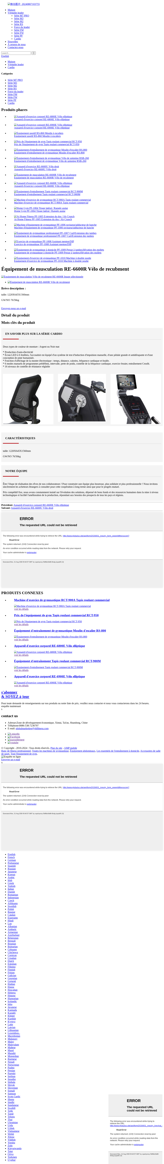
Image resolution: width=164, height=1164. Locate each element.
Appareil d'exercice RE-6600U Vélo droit (35, 169)
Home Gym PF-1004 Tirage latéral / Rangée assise (39, 211)
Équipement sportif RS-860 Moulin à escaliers (37, 136)
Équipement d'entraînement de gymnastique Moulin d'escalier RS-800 (49, 152)
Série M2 (18, 21)
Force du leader (22, 27)
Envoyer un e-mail (10, 759)
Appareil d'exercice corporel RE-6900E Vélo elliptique (42, 127)
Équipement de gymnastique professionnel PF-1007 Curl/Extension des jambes (54, 236)
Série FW (19, 33)
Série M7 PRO (21, 15)
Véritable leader (16, 12)
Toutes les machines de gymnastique (50, 751)
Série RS (18, 24)
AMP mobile (70, 748)
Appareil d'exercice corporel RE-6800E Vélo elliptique (42, 119)
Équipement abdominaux (82, 751)
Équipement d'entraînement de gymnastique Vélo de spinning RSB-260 (50, 161)
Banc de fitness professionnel (16, 751)
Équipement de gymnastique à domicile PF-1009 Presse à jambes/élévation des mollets (57, 252)
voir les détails (21, 609)
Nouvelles (13, 41)
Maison (11, 9)
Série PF (18, 35)
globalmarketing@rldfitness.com (32, 728)
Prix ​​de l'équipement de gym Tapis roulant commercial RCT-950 (46, 144)
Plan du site (56, 748)
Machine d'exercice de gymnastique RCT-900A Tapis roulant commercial (51, 202)
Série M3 (18, 18)
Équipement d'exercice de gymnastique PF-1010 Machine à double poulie (51, 261)
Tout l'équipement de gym (24, 753)
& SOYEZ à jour (15, 694)
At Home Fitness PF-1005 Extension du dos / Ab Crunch (43, 219)
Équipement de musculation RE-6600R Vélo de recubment (44, 177)
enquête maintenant (11, 706)
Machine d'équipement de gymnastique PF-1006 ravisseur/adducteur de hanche (54, 227)
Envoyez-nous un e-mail (13, 308)
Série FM (19, 30)
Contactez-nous (15, 47)
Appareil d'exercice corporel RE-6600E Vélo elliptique (42, 186)
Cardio (17, 38)
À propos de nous (17, 44)
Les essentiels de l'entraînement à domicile (118, 751)
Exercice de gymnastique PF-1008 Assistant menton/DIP (42, 244)
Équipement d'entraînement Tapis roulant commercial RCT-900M (47, 194)
